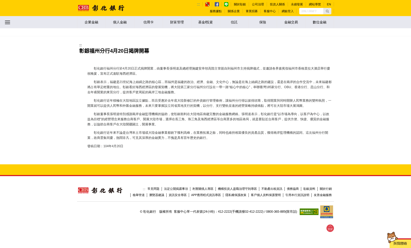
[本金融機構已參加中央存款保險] (326, 211)
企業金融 (91, 22)
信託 (234, 22)
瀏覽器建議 (156, 195)
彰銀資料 (309, 188)
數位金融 (319, 22)
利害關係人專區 (202, 188)
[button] (327, 11)
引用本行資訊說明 (297, 195)
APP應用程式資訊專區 (206, 195)
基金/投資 (205, 22)
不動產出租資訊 (271, 188)
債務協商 (293, 188)
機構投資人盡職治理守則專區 (237, 188)
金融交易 (291, 22)
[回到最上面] (330, 228)
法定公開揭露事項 (176, 188)
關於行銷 (326, 188)
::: (198, 4)
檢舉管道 (139, 195)
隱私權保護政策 (235, 195)
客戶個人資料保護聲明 (266, 195)
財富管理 (177, 22)
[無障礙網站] (309, 211)
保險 (262, 22)
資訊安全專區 (178, 195)
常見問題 (153, 188)
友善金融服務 (323, 195)
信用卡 (148, 22)
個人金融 (120, 22)
